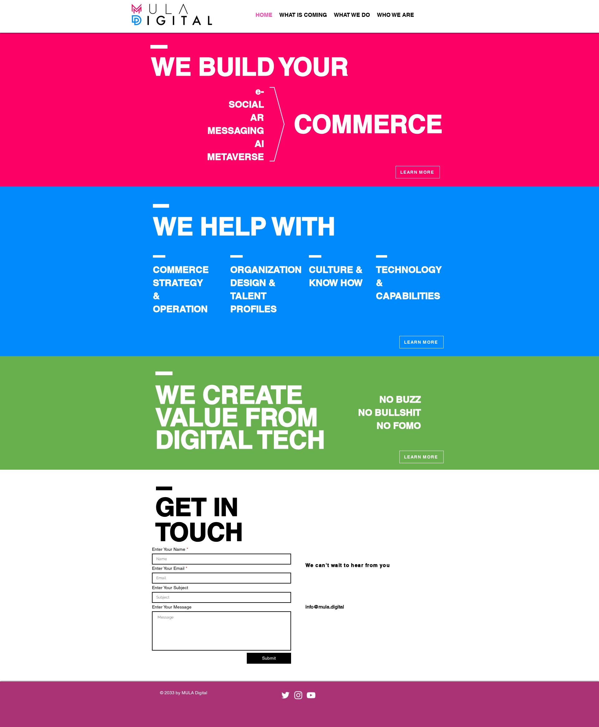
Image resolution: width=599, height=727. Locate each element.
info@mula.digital (324, 607)
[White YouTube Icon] (311, 695)
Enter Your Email (168, 568)
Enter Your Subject (170, 587)
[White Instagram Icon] (298, 695)
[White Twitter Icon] (285, 695)
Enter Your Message (172, 607)
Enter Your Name (168, 549)
